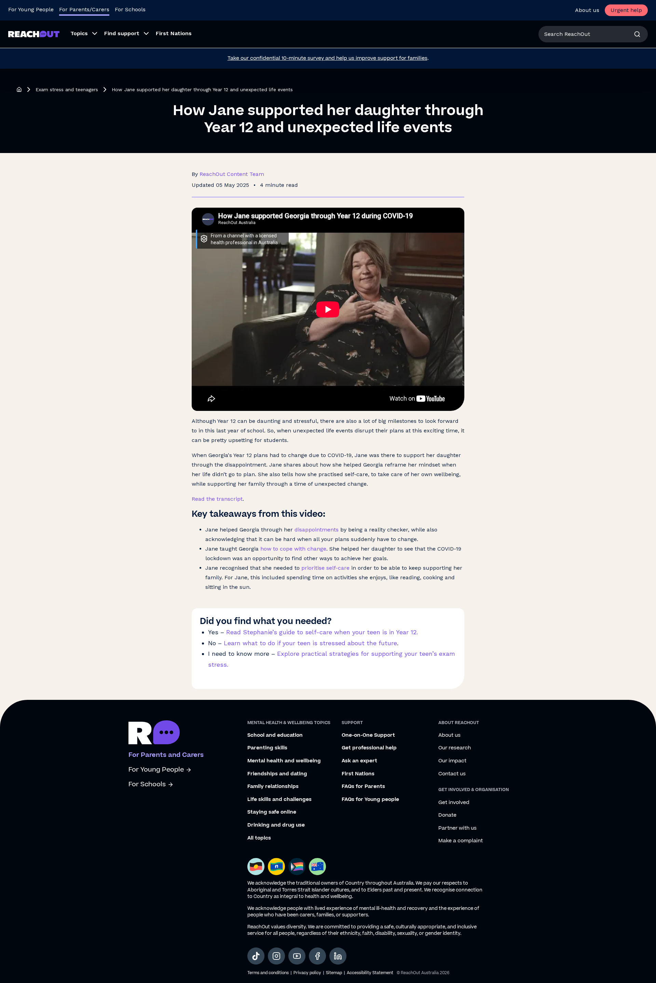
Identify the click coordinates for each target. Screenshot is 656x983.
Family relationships (273, 786)
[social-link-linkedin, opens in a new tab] (337, 956)
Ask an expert (359, 761)
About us (587, 10)
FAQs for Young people (370, 799)
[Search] (637, 34)
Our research (454, 748)
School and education (275, 735)
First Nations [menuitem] (174, 33)
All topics (259, 838)
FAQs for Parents (363, 786)
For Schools (130, 9)
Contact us (452, 774)
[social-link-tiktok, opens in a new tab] (255, 956)
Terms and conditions (268, 973)
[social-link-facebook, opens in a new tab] (317, 956)
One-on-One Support (368, 735)
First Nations (358, 774)
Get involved (453, 802)
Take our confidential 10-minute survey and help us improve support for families (327, 58)
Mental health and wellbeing (284, 761)
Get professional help (369, 748)
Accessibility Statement (370, 973)
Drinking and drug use (276, 825)
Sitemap (334, 973)
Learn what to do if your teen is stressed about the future (309, 643)
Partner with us (457, 828)
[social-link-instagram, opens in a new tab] (276, 956)
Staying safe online (271, 812)
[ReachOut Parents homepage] (19, 89)
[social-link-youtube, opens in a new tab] (296, 956)
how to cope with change (293, 548)
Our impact (452, 761)
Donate (447, 815)
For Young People (31, 9)
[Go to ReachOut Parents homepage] (33, 34)
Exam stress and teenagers (67, 89)
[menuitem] (82, 34)
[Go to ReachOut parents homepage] (154, 732)
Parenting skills (267, 748)
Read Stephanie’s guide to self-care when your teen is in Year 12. (322, 632)
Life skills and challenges (279, 799)
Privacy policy (307, 973)
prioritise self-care (325, 568)
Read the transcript (217, 499)
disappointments (317, 529)
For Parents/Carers (84, 9)
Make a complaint (460, 840)
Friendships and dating (277, 774)
